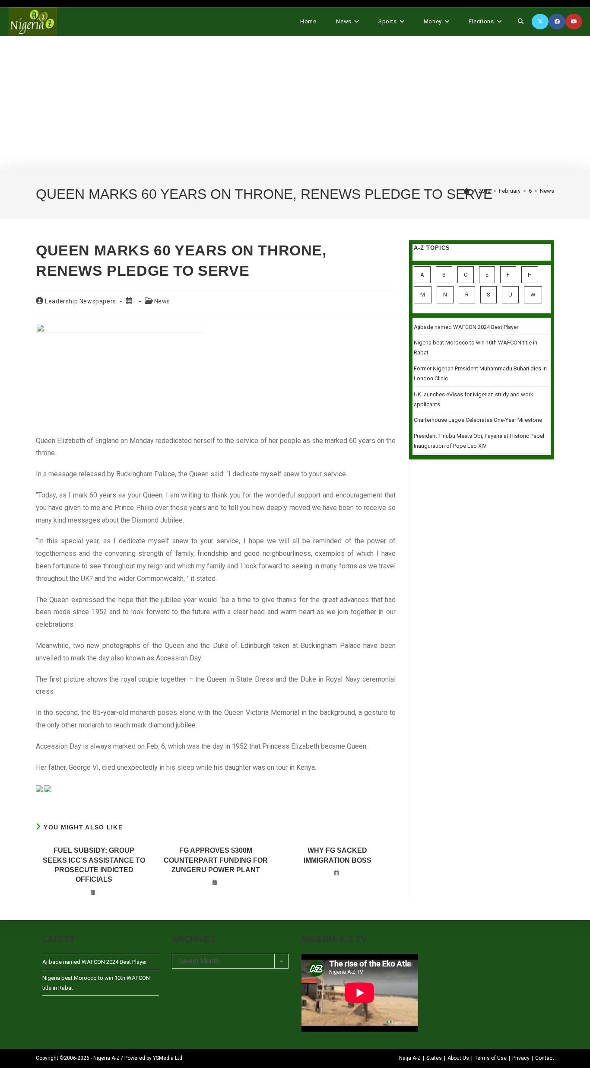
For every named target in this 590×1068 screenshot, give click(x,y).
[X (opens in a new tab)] (540, 21)
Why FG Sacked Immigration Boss (337, 855)
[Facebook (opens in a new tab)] (557, 21)
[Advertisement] (295, 102)
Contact (544, 1058)
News (547, 191)
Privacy (521, 1058)
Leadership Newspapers (80, 301)
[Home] (466, 191)
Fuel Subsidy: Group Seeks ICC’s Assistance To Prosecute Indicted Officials (94, 865)
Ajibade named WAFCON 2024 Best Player (466, 327)
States (434, 1058)
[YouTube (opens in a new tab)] (573, 21)
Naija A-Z (410, 1058)
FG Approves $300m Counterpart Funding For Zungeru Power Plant (216, 860)
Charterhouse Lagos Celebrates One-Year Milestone (478, 420)
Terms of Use (491, 1058)
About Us (458, 1058)
